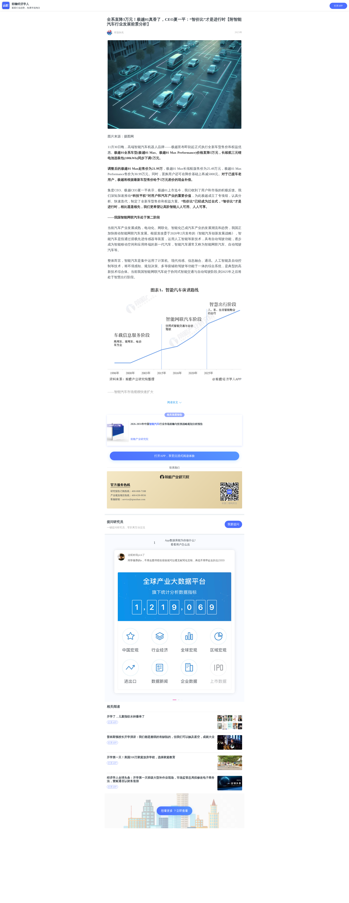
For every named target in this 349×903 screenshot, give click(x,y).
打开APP (338, 6)
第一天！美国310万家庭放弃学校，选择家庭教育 (141, 757)
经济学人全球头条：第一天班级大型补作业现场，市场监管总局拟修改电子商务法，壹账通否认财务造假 (160, 779)
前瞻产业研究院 (139, 439)
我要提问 (233, 524)
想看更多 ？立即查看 (174, 810)
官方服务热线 (120, 485)
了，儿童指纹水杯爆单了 (126, 716)
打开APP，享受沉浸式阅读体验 (174, 455)
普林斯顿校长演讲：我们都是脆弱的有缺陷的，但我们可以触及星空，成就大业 (160, 736)
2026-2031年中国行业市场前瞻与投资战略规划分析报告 (167, 424)
